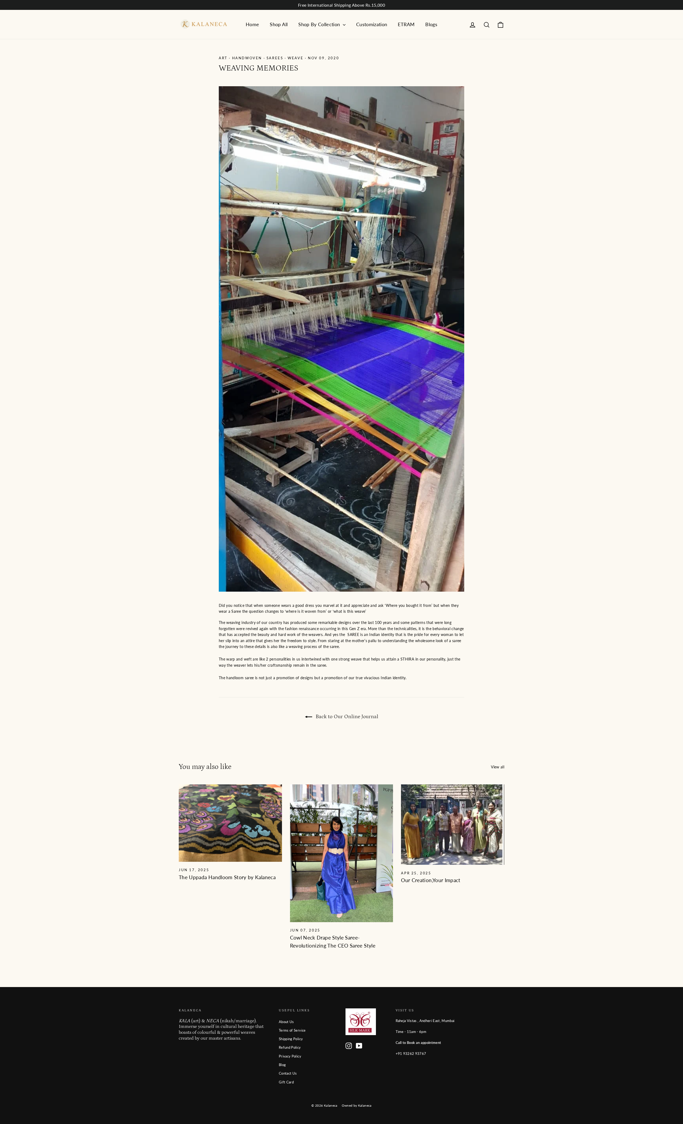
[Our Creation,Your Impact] (452, 824)
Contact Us (288, 1073)
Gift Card (286, 1082)
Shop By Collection (320, 24)
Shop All (279, 24)
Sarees (275, 58)
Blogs (431, 24)
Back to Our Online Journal (346, 717)
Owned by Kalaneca (357, 1105)
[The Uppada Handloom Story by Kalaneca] (230, 823)
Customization (371, 24)
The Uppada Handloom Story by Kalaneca (227, 877)
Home (252, 24)
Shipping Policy (291, 1039)
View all (497, 767)
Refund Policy (290, 1047)
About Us (286, 1022)
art (223, 58)
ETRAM (406, 24)
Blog (282, 1065)
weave (295, 58)
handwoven (247, 58)
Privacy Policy (290, 1056)
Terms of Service (292, 1030)
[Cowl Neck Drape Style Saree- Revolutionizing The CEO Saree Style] (341, 853)
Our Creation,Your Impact (430, 880)
